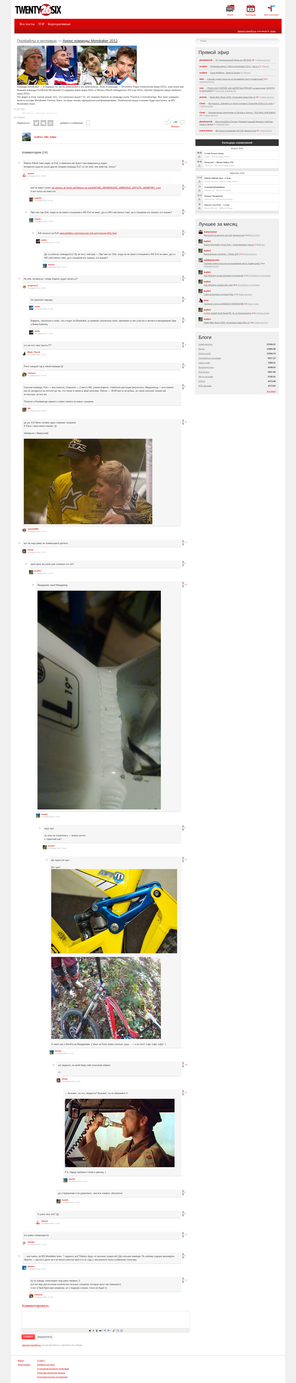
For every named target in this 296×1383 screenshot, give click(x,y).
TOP (41, 23)
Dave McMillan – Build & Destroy (225, 73)
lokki (201, 79)
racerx (37, 306)
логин (273, 31)
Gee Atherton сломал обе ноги (218, 285)
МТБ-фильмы (205, 386)
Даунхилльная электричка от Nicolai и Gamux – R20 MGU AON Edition (242, 112)
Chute (202, 103)
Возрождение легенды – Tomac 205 (221, 254)
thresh (30, 550)
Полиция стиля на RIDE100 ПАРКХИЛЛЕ (224, 304)
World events (207, 106)
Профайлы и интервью (37, 41)
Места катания (206, 376)
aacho (44, 240)
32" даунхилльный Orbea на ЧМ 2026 (233, 60)
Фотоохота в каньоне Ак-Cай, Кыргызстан (235, 131)
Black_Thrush (34, 352)
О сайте (41, 1360)
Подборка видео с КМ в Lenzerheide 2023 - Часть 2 (234, 66)
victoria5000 (33, 529)
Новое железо (263, 60)
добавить (28, 1336)
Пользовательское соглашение (52, 1377)
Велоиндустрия (206, 367)
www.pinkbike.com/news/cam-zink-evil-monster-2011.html (88, 233)
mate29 (37, 198)
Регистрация (24, 1365)
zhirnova (31, 373)
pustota (203, 97)
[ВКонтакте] (43, 123)
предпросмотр (44, 1336)
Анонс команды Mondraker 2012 (90, 41)
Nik (29, 408)
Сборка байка (262, 313)
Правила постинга (46, 1365)
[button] (89, 1330)
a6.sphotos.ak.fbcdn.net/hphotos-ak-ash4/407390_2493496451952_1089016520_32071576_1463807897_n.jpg (106, 187)
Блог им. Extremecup (226, 91)
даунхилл (51, 113)
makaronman (205, 131)
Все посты (27, 23)
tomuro (31, 173)
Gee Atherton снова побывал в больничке (223, 275)
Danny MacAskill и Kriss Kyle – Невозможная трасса (229, 245)
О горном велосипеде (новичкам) (53, 1369)
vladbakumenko (206, 82)
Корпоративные (59, 23)
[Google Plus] (50, 123)
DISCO (202, 381)
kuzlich (37, 571)
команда (40, 113)
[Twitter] (36, 123)
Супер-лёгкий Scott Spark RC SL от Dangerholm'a (227, 313)
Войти (21, 1360)
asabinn (203, 66)
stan (201, 88)
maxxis (37, 219)
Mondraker (28, 113)
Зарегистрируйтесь (247, 31)
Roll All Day (266, 131)
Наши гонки (253, 304)
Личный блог (223, 124)
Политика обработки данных (51, 1373)
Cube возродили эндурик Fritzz (219, 294)
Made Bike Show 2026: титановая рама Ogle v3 (232, 97)
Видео (266, 66)
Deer (206, 300)
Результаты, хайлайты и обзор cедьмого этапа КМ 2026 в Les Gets (240, 103)
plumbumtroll (205, 60)
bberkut (31, 1266)
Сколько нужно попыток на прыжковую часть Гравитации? (235, 79)
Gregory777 (33, 286)
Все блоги (271, 391)
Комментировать (35, 1306)
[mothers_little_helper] (26, 140)
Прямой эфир (214, 52)
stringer (31, 1242)
